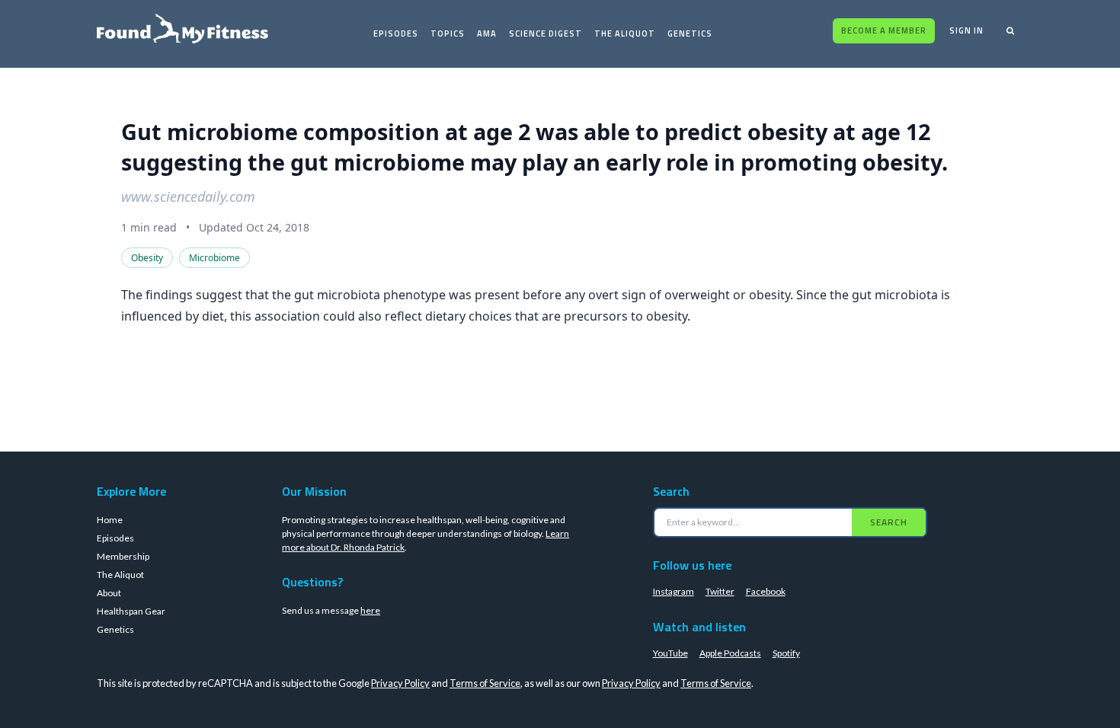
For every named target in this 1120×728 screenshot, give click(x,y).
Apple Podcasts (730, 653)
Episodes (395, 33)
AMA (487, 33)
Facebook (766, 591)
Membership (123, 556)
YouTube (670, 653)
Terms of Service (485, 683)
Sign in (966, 30)
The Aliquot (624, 33)
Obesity (147, 257)
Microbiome (214, 257)
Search (888, 522)
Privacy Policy (400, 683)
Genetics (689, 33)
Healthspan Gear (131, 611)
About (109, 593)
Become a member (883, 30)
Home (110, 519)
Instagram (673, 591)
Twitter (720, 591)
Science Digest (545, 33)
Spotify (786, 653)
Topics (447, 33)
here (370, 610)
